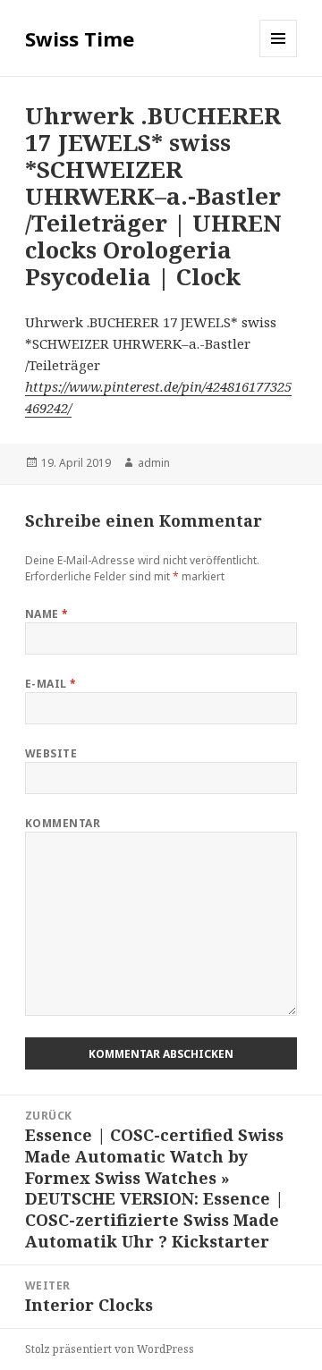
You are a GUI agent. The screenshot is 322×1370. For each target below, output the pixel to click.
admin (154, 462)
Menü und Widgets (278, 56)
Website (51, 753)
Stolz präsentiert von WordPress (109, 1349)
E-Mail (51, 683)
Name (47, 614)
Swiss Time (79, 38)
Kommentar (62, 823)
